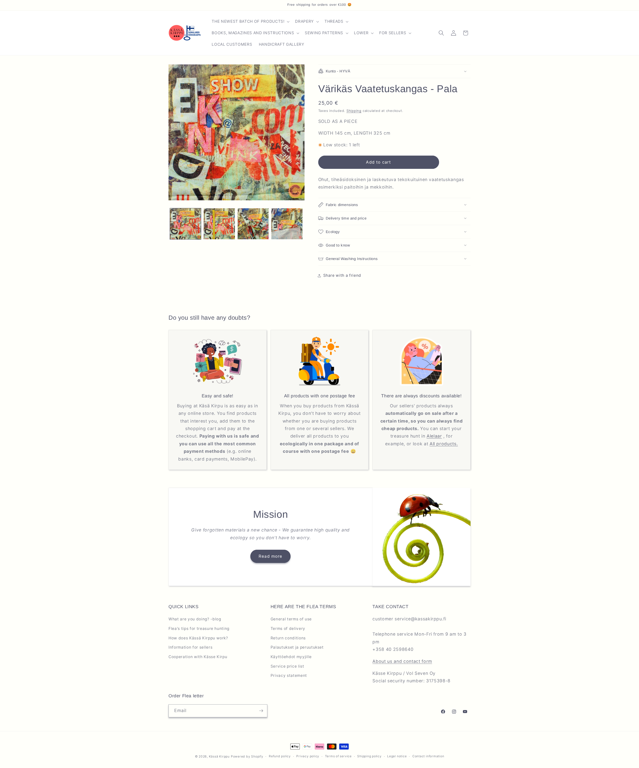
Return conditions (288, 638)
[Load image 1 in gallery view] (185, 224)
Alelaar (434, 436)
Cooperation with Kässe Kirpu (197, 656)
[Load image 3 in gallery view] (253, 224)
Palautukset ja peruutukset (297, 647)
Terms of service (338, 756)
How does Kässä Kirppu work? (198, 638)
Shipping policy (369, 756)
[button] (250, 21)
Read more (270, 556)
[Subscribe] (261, 710)
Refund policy (280, 756)
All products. (444, 443)
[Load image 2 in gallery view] (219, 224)
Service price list (287, 666)
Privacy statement (289, 675)
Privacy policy (307, 756)
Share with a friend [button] (342, 275)
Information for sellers (190, 647)
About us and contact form (402, 661)
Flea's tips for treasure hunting (198, 628)
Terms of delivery (288, 628)
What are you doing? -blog (194, 619)
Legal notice (397, 756)
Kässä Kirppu (219, 756)
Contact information (428, 756)
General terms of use (291, 619)
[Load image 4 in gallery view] (287, 224)
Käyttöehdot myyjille (291, 656)
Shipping (353, 111)
